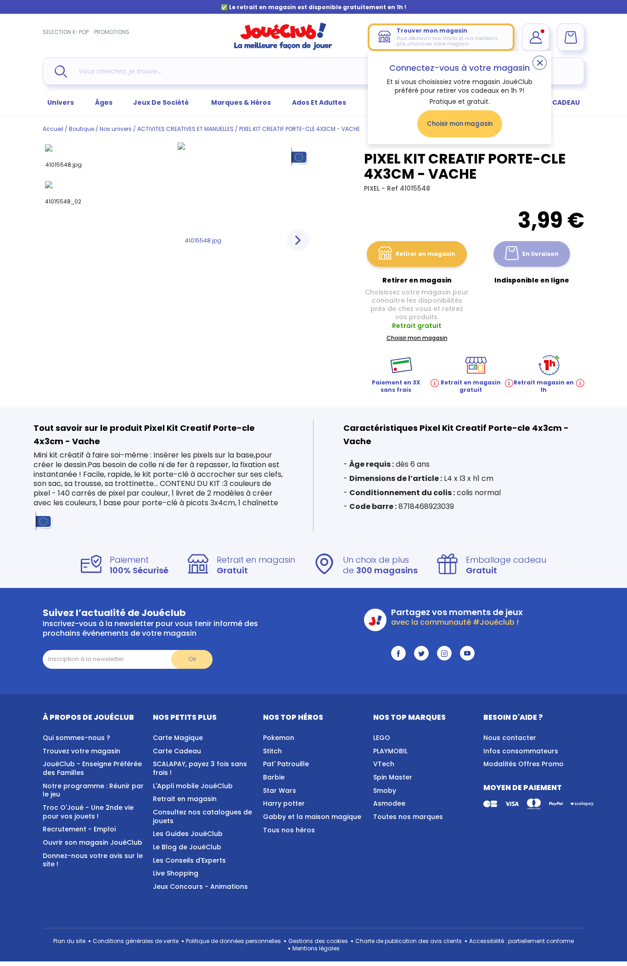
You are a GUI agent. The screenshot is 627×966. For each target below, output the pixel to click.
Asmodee (389, 803)
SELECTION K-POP (66, 32)
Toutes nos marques (408, 816)
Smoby (384, 790)
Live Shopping (175, 873)
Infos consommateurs (520, 751)
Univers (60, 102)
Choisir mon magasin (460, 123)
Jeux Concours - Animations (200, 886)
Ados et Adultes (319, 102)
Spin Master (392, 777)
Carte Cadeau (177, 751)
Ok (192, 659)
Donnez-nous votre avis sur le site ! (93, 860)
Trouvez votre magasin (81, 751)
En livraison (540, 254)
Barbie (274, 777)
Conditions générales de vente (136, 941)
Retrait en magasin (185, 798)
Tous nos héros (289, 830)
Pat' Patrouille (286, 763)
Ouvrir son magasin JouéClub (92, 842)
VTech (383, 763)
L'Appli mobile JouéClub (193, 786)
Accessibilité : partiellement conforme (521, 941)
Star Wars (279, 790)
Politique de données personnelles (233, 941)
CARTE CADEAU (554, 102)
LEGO (381, 737)
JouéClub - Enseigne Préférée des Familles (92, 768)
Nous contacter (509, 737)
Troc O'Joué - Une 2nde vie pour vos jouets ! (88, 812)
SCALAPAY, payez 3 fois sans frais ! (200, 768)
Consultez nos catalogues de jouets (202, 816)
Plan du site (69, 941)
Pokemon (278, 737)
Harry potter (284, 803)
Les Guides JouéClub (188, 833)
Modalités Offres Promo (523, 763)
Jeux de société (161, 102)
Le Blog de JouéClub (187, 847)
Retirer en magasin (425, 254)
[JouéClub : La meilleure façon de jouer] (283, 48)
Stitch (272, 751)
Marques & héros (241, 102)
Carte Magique (178, 737)
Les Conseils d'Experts (189, 860)
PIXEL (372, 188)
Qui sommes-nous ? (76, 737)
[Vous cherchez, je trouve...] (61, 71)
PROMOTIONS (111, 32)
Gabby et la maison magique (312, 816)
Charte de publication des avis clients (408, 941)
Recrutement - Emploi (79, 829)
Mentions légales (316, 948)
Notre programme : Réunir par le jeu (93, 790)
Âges (103, 102)
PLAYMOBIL (390, 751)
